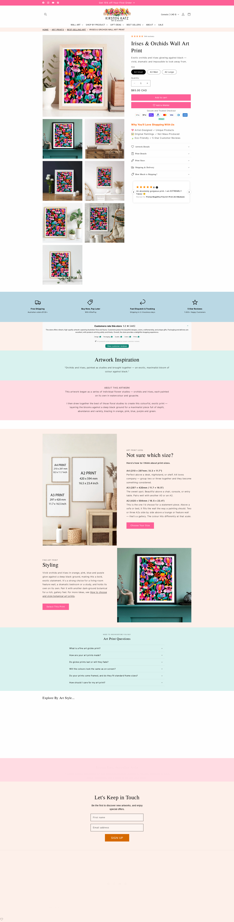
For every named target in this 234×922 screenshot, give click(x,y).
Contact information (129, 917)
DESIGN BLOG (124, 878)
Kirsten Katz (54, 917)
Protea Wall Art (96, 750)
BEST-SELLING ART (76, 30)
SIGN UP (117, 837)
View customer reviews (117, 346)
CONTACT (160, 862)
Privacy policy (81, 917)
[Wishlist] (1, 919)
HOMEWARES (48, 866)
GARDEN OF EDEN (87, 866)
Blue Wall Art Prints (59, 750)
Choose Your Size (140, 525)
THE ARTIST (123, 862)
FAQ (157, 878)
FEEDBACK (160, 870)
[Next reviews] (189, 192)
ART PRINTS (58, 30)
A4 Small (138, 72)
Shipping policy (112, 917)
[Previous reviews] (133, 192)
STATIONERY (48, 870)
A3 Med (154, 72)
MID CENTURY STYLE (89, 874)
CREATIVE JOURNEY (126, 870)
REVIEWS (159, 866)
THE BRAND (123, 866)
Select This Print (56, 606)
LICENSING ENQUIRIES (127, 874)
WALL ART (47, 862)
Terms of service (96, 917)
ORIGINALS (47, 878)
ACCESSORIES (49, 874)
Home (45, 30)
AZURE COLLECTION (89, 878)
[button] (45, 14)
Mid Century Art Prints (173, 750)
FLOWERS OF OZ (87, 862)
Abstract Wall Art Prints (135, 750)
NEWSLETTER (162, 874)
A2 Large (169, 72)
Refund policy (67, 917)
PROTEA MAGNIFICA (89, 870)
